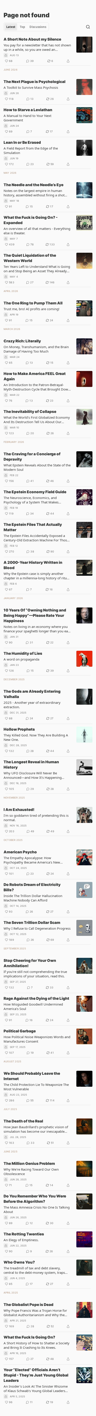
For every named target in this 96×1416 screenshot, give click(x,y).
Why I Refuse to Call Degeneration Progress (37, 928)
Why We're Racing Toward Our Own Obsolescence (31, 1171)
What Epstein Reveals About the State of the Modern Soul (37, 467)
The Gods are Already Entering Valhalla (32, 694)
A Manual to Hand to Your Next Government (27, 117)
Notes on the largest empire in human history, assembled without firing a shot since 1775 (34, 192)
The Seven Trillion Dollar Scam (32, 922)
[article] (48, 50)
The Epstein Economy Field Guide (35, 492)
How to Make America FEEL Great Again (35, 376)
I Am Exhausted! (19, 809)
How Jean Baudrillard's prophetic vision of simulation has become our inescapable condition (36, 1129)
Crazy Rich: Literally (22, 341)
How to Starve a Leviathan (28, 110)
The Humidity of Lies (23, 653)
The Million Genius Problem (29, 1163)
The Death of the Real (23, 1121)
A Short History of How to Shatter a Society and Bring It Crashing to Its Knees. (36, 1345)
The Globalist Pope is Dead (28, 1304)
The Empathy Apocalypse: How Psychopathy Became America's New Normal (32, 860)
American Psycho (20, 852)
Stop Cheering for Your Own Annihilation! (30, 963)
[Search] (87, 26)
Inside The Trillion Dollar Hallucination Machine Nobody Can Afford (33, 897)
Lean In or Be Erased (22, 142)
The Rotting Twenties (24, 1234)
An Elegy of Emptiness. (21, 1240)
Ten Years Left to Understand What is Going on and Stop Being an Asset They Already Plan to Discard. (37, 268)
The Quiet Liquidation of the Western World (30, 258)
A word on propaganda (21, 659)
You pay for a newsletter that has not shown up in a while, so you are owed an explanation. (37, 47)
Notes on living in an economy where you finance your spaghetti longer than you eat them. (36, 628)
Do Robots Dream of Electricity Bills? (32, 887)
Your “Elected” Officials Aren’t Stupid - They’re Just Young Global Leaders (36, 1375)
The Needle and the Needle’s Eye (33, 185)
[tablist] (26, 26)
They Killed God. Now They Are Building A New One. (36, 737)
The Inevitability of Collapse (30, 411)
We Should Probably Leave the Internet (32, 1076)
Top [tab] (22, 27)
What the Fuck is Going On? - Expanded (31, 220)
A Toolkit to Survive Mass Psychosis (31, 87)
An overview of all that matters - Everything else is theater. (37, 230)
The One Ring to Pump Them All (33, 303)
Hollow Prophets (19, 729)
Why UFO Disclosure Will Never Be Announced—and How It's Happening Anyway (33, 775)
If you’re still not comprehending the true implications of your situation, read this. (35, 973)
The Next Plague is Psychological (34, 81)
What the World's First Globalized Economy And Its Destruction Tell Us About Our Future (37, 419)
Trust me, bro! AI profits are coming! (31, 309)
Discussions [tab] (37, 27)
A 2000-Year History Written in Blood (33, 565)
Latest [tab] (10, 27)
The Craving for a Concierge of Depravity (32, 456)
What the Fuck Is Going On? (29, 1337)
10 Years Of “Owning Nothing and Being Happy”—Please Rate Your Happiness (35, 615)
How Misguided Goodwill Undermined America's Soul (33, 1006)
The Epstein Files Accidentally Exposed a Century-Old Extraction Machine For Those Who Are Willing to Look (36, 537)
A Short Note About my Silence (32, 39)
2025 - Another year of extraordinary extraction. (32, 704)
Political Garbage (20, 1031)
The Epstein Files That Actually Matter (33, 527)
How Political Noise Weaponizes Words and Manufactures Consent (37, 1039)
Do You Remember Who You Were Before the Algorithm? (35, 1199)
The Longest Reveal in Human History (31, 764)
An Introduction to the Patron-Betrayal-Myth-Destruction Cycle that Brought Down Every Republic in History (37, 387)
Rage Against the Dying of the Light (36, 998)
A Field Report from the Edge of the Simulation (31, 150)
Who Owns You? (19, 1262)
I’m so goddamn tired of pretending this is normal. (36, 817)
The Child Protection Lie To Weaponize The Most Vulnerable (36, 1086)
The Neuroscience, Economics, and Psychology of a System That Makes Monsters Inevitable (31, 499)
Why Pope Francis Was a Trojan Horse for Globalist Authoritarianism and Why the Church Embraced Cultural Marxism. (35, 1312)
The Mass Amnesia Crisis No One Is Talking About (37, 1209)
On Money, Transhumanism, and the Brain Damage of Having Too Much (36, 349)
